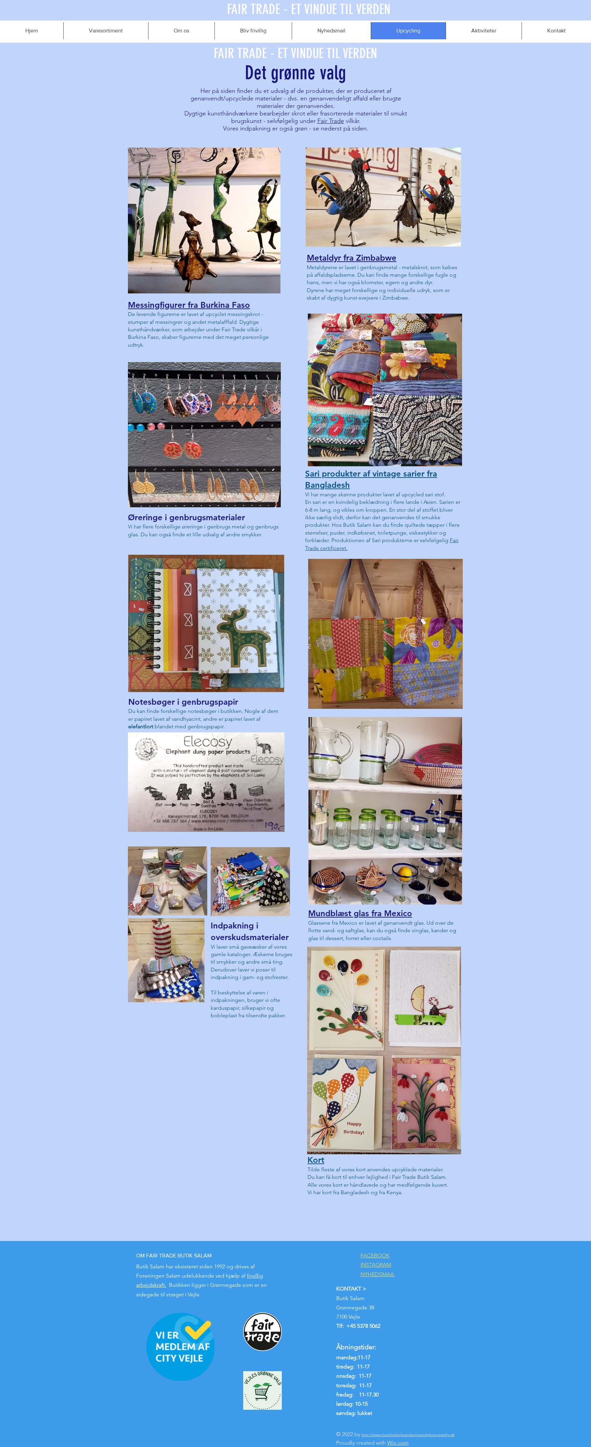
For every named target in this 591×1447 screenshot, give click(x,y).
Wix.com (398, 1442)
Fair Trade (330, 121)
